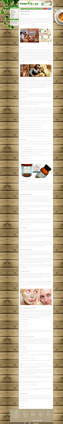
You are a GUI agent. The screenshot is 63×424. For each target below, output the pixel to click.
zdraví (14, 21)
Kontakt (41, 8)
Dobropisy (40, 414)
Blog (49, 8)
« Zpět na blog (21, 406)
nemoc (11, 22)
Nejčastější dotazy (33, 413)
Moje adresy (40, 415)
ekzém (16, 23)
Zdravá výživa (13, 17)
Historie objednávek (41, 413)
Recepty (45, 8)
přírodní (14, 23)
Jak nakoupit (32, 414)
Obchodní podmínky (34, 8)
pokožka (11, 21)
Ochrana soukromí (25, 416)
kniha (14, 22)
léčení (11, 23)
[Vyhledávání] (50, 6)
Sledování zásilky (33, 415)
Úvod (22, 8)
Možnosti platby (25, 414)
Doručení (24, 415)
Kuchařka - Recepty (48, 414)
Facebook (47, 413)
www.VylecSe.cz (16, 413)
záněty (17, 21)
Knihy (11, 16)
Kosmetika (12, 15)
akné (15, 22)
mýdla (11, 24)
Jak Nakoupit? (27, 8)
